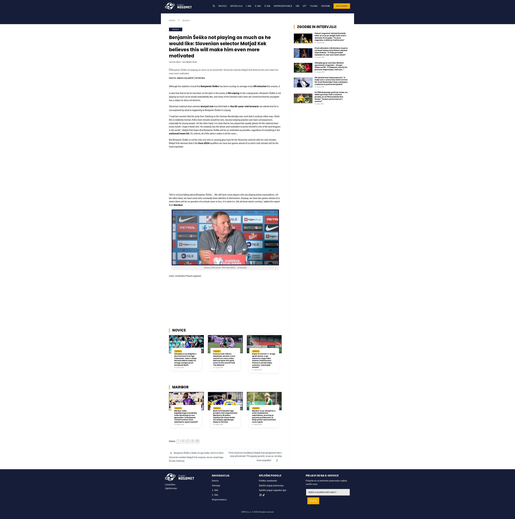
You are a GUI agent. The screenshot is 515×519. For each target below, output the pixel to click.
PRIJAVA (313, 501)
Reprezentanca (283, 6)
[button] (214, 6)
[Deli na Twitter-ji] (183, 441)
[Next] (285, 356)
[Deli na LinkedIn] (197, 441)
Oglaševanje (171, 488)
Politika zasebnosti (268, 481)
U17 (304, 6)
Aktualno (342, 6)
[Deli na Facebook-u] (178, 441)
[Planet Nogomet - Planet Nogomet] (178, 6)
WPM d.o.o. (246, 512)
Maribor (175, 29)
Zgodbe (325, 6)
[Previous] (165, 356)
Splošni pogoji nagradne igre (272, 490)
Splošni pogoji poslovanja (271, 485)
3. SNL (267, 6)
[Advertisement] (225, 170)
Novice (222, 6)
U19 (297, 6)
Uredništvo (170, 484)
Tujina (314, 6)
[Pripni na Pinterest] (192, 441)
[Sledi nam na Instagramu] (260, 495)
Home (172, 20)
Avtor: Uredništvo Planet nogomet (185, 276)
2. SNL (258, 6)
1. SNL (248, 6)
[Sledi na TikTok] (264, 495)
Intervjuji (236, 6)
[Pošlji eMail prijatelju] (188, 441)
